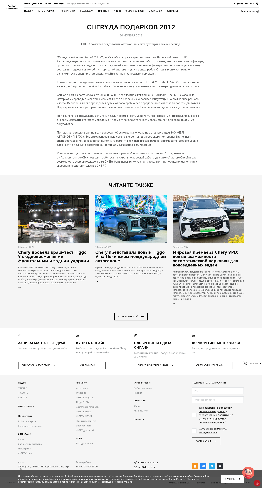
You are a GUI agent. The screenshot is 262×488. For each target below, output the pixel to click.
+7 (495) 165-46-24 (148, 462)
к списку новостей (128, 317)
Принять (230, 479)
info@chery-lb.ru (146, 467)
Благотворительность (87, 407)
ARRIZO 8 (22, 397)
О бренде (81, 393)
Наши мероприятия (86, 421)
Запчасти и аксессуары (30, 444)
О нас (137, 406)
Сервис (22, 439)
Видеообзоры (83, 425)
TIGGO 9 (22, 388)
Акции (117, 11)
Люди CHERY (82, 402)
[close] (260, 363)
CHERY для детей (85, 430)
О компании (155, 11)
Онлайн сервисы (134, 11)
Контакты (172, 11)
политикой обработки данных (71, 476)
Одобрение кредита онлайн (153, 365)
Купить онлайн (88, 365)
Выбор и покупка (27, 421)
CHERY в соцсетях (85, 397)
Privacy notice (253, 363)
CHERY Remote (83, 411)
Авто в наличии (46, 11)
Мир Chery (103, 11)
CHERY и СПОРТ (84, 416)
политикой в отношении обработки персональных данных (216, 419)
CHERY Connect (26, 453)
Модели (28, 11)
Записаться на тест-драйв (36, 365)
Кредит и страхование (30, 426)
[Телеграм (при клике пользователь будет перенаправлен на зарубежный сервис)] (212, 466)
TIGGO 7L (23, 393)
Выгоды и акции (84, 443)
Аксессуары (82, 388)
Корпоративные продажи (209, 365)
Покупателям (67, 11)
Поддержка (24, 448)
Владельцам (87, 11)
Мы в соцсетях (141, 411)
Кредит (138, 393)
